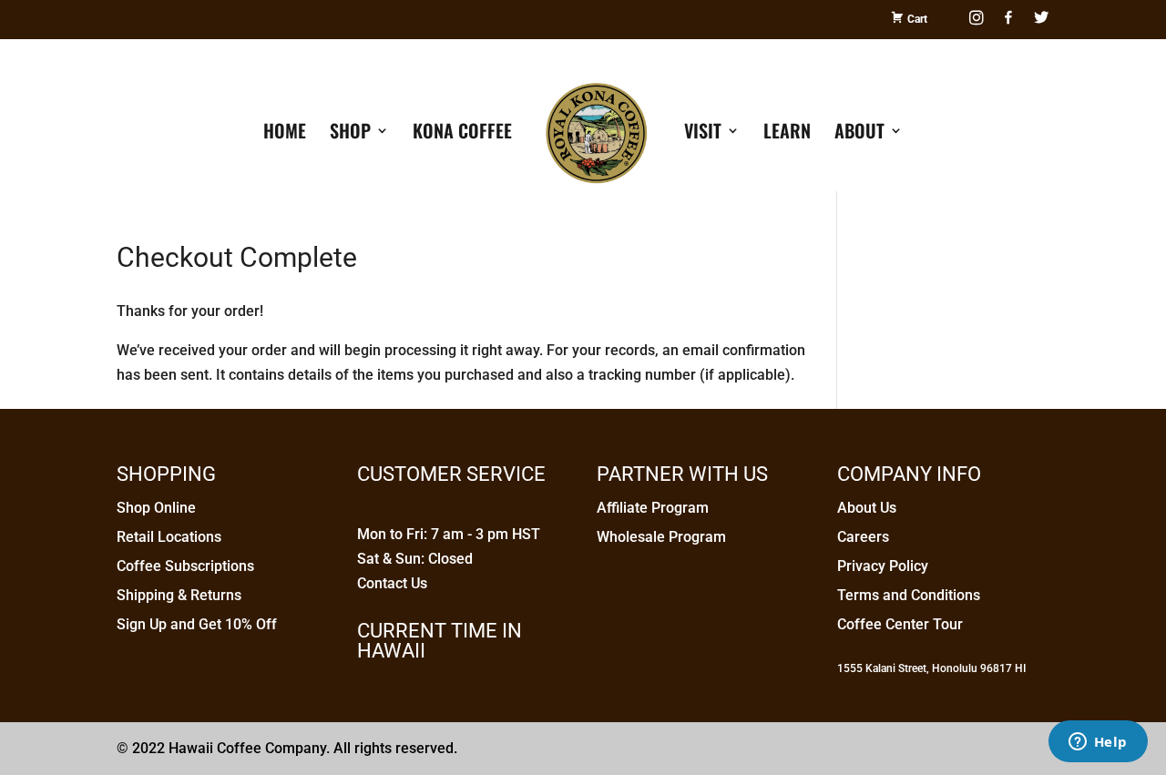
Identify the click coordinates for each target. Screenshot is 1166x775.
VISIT (702, 134)
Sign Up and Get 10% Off (197, 624)
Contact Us (392, 583)
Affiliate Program (653, 507)
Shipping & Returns (179, 595)
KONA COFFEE (462, 134)
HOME (284, 134)
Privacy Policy (882, 566)
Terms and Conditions (908, 595)
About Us (866, 507)
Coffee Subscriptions (185, 566)
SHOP (350, 134)
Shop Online (156, 507)
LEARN (787, 134)
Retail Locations (169, 537)
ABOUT (859, 134)
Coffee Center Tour (900, 624)
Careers (863, 537)
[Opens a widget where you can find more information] (1098, 743)
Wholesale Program (661, 537)
